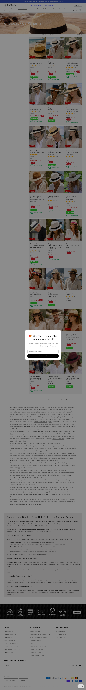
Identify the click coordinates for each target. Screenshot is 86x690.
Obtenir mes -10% (43, 356)
